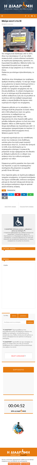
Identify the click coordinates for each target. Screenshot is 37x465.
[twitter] (29, 16)
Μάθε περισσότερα (14, 463)
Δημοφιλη (23, 316)
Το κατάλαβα (25, 463)
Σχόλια (14, 316)
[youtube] (32, 16)
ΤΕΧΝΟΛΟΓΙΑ (11, 190)
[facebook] (25, 16)
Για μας (6, 315)
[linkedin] (34, 16)
